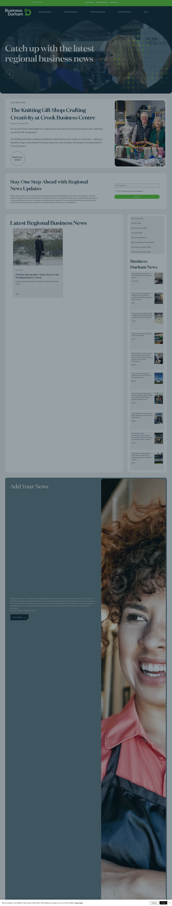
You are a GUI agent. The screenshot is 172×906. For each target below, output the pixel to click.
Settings (154, 903)
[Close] (169, 902)
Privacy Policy (78, 903)
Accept (163, 903)
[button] (132, 431)
